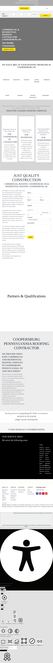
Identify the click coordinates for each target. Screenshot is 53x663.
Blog (3, 496)
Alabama (41, 447)
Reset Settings (3, 650)
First (28, 197)
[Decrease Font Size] (2, 593)
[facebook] (37, 493)
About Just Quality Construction (5, 492)
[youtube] (46, 493)
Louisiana (47, 461)
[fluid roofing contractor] (47, 304)
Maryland (47, 463)
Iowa (40, 459)
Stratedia (14, 504)
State (41, 214)
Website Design (6, 504)
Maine (41, 463)
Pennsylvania (32, 419)
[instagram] (40, 493)
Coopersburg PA (25, 413)
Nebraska (41, 471)
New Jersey (48, 473)
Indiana (47, 457)
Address (29, 205)
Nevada (47, 471)
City (28, 214)
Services (30, 217)
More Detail (31, 223)
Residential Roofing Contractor (13, 498)
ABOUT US (5, 487)
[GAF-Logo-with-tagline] (6, 308)
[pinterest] (43, 493)
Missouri (41, 469)
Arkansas (41, 449)
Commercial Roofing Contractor (14, 492)
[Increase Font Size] (2, 589)
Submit (45, 15)
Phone (41, 200)
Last (41, 197)
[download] (37, 304)
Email (29, 200)
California (47, 449)
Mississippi (48, 467)
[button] (0, 528)
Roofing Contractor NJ (21, 506)
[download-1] (37, 314)
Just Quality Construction (25, 504)
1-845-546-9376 (40, 490)
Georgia (41, 455)
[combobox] (26, 519)
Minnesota (42, 467)
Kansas (47, 459)
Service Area (30, 494)
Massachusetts (43, 465)
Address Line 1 (30, 210)
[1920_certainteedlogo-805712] (16, 308)
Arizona (47, 447)
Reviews (4, 498)
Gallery (4, 500)
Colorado (41, 451)
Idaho (46, 455)
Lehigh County (20, 419)
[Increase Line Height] (2, 605)
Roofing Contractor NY (34, 506)
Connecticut (48, 451)
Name (29, 193)
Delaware (41, 453)
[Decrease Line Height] (2, 609)
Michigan (47, 465)
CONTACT (30, 487)
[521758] (26, 308)
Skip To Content (4, 647)
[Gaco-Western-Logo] (16, 314)
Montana (47, 469)
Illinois (41, 457)
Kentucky (41, 461)
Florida (47, 453)
